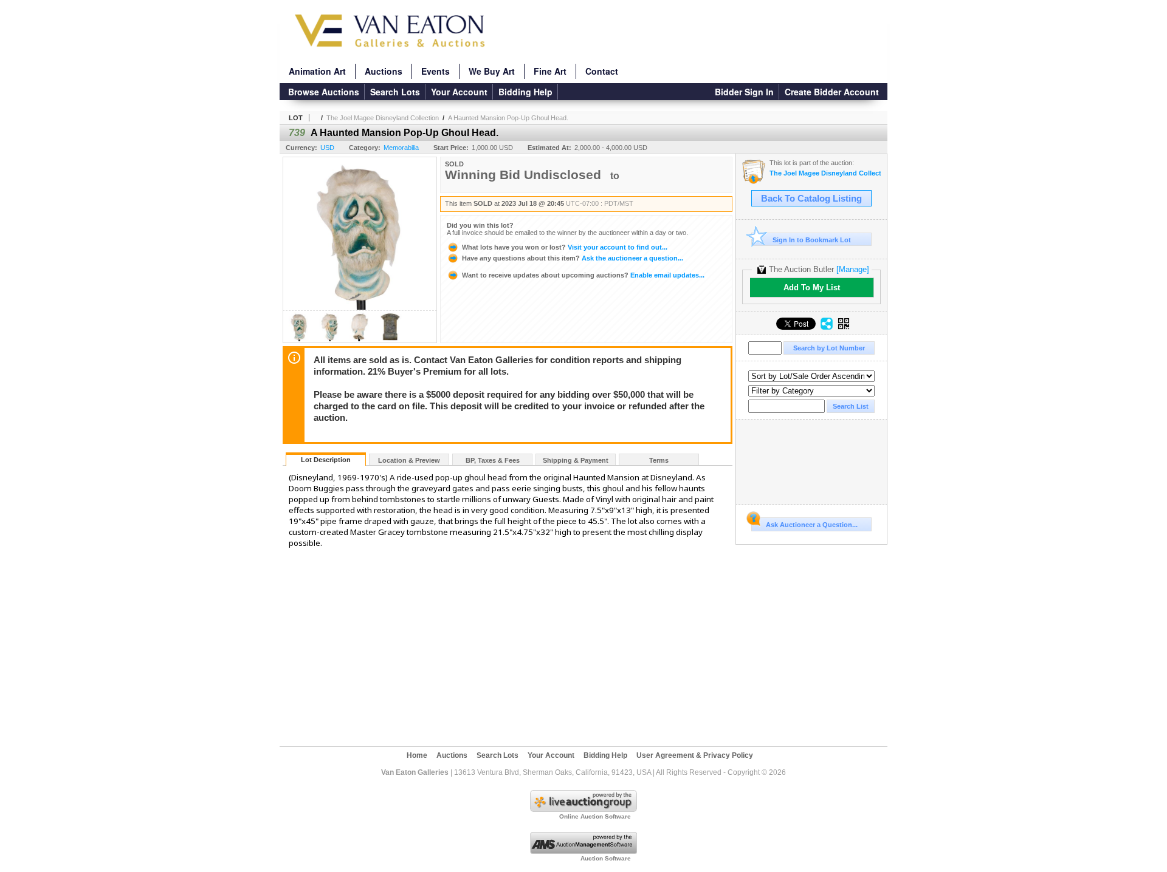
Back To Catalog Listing (811, 198)
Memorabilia (401, 147)
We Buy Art (492, 71)
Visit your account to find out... (564, 247)
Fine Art (550, 71)
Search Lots (395, 92)
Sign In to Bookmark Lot (812, 240)
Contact (601, 71)
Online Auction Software (595, 816)
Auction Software (605, 858)
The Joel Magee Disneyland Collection (382, 117)
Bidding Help (525, 92)
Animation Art (317, 71)
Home (417, 755)
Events (435, 71)
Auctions (383, 71)
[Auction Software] (583, 851)
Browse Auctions (323, 92)
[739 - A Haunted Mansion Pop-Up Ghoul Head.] (299, 339)
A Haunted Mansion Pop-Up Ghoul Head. (508, 117)
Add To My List (811, 287)
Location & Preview (409, 460)
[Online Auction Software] (583, 809)
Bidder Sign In (744, 92)
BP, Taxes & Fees (493, 460)
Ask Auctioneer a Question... (812, 524)
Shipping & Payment (575, 460)
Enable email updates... (583, 275)
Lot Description (326, 459)
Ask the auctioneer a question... (572, 258)
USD (327, 147)
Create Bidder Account (832, 92)
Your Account (459, 92)
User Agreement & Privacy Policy (694, 755)
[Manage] (853, 269)
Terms (659, 460)
